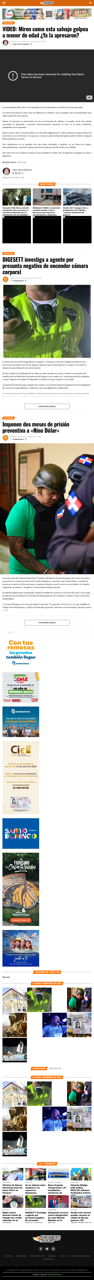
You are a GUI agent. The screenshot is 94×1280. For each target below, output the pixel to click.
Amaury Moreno (54, 1274)
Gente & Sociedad (80, 1256)
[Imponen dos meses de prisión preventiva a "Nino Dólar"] (79, 1000)
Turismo (52, 1256)
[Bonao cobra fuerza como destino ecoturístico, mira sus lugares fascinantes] (14, 1000)
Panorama (21, 1256)
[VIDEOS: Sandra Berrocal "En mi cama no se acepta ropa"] (14, 1050)
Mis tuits (6, 977)
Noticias (22, 162)
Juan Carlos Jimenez (21, 44)
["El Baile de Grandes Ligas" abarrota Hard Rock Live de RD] (54, 1025)
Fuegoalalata (18, 281)
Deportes (48, 1259)
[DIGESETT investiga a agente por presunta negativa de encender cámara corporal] (39, 1000)
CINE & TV (63, 1256)
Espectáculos (37, 1256)
